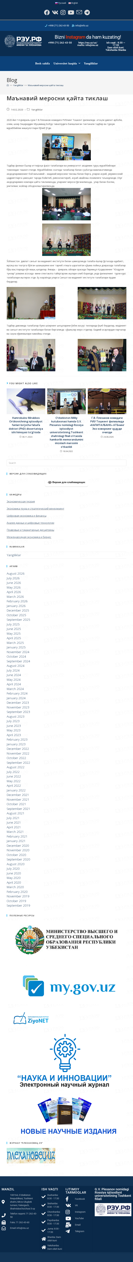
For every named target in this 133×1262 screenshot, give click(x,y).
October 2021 (16, 804)
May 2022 (14, 781)
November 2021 (18, 799)
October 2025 (16, 615)
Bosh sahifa (42, 63)
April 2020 (14, 882)
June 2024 (14, 675)
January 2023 (16, 744)
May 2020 (14, 878)
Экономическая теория (21, 501)
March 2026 (15, 597)
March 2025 (15, 643)
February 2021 (17, 836)
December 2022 (18, 749)
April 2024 (14, 684)
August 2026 (15, 573)
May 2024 (14, 680)
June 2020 (14, 873)
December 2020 (18, 845)
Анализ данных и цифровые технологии (30, 523)
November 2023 (18, 707)
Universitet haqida (65, 63)
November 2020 (18, 850)
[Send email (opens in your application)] (79, 12)
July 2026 (13, 578)
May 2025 (14, 633)
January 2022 (16, 790)
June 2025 (14, 629)
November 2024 (18, 652)
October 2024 (16, 656)
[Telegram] (87, 12)
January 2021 (16, 841)
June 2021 (14, 822)
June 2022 (14, 776)
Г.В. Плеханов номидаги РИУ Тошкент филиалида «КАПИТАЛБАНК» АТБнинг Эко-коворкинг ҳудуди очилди (107, 425)
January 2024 (16, 698)
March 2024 (15, 689)
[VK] (54, 12)
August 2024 (15, 666)
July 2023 (13, 721)
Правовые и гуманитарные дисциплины (30, 530)
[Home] (8, 85)
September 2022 (18, 763)
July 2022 (13, 772)
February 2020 (17, 892)
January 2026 (16, 606)
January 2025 (16, 647)
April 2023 (14, 735)
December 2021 (18, 795)
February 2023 (17, 739)
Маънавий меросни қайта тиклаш (45, 85)
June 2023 (14, 726)
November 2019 (18, 896)
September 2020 (18, 859)
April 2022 (14, 785)
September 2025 (18, 619)
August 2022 (15, 767)
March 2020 (15, 887)
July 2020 (13, 868)
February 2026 (17, 601)
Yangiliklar (91, 63)
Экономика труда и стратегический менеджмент (35, 508)
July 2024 (13, 670)
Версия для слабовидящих (68, 482)
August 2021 (15, 813)
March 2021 (15, 832)
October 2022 (16, 758)
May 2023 (14, 730)
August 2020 (15, 864)
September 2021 (18, 809)
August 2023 (15, 716)
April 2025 (14, 638)
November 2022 (18, 753)
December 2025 (18, 610)
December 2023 (18, 702)
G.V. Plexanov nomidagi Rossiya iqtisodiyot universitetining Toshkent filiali (113, 1194)
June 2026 (14, 583)
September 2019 (18, 905)
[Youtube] (70, 12)
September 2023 (18, 712)
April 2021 (14, 827)
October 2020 (16, 855)
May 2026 (14, 587)
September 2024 (18, 661)
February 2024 (17, 693)
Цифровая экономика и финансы (26, 516)
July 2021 (13, 818)
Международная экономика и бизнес (29, 537)
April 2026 (14, 592)
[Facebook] (46, 12)
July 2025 (13, 624)
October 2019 (16, 901)
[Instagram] (62, 12)
